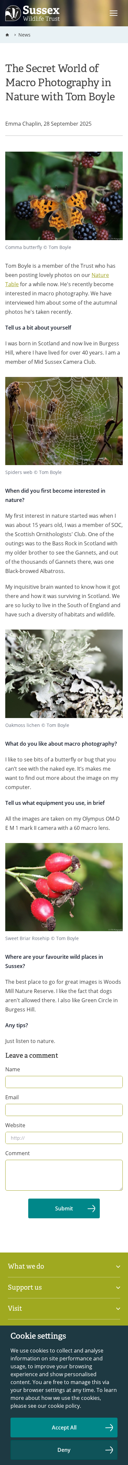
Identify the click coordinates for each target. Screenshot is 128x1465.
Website (15, 1125)
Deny (64, 1449)
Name (12, 1069)
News (24, 35)
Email (12, 1097)
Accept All (64, 1427)
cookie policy (64, 1405)
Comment (17, 1153)
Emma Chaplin (23, 123)
